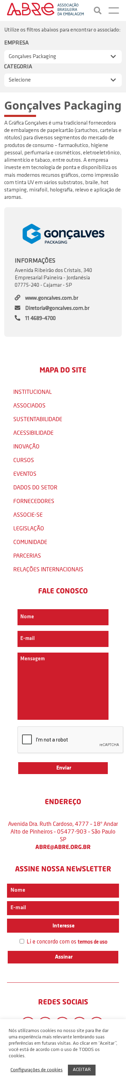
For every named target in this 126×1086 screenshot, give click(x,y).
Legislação (28, 528)
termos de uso (92, 942)
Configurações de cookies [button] (36, 1070)
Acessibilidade (33, 432)
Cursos (23, 460)
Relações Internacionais (48, 569)
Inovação (26, 446)
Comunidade (30, 541)
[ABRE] (45, 10)
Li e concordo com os (66, 942)
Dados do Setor (35, 487)
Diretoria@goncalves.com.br (57, 308)
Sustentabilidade (37, 419)
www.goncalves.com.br (51, 298)
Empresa (16, 43)
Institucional (32, 391)
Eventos (24, 473)
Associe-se (28, 514)
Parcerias (27, 555)
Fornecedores (33, 500)
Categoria (18, 67)
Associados (29, 405)
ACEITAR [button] (82, 1069)
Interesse (63, 926)
